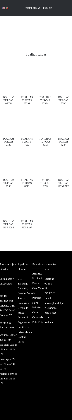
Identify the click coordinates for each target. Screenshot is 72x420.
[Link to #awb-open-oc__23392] (11, 24)
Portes (21, 341)
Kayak (35, 302)
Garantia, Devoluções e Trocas (25, 293)
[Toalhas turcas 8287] (63, 119)
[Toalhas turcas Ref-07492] (63, 160)
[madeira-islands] (8, 406)
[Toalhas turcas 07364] (45, 77)
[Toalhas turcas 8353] (45, 160)
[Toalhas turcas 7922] (27, 119)
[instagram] (45, 337)
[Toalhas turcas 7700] (63, 77)
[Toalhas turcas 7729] (8, 119)
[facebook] (45, 330)
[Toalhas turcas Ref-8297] (27, 201)
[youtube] (52, 337)
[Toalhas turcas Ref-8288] (8, 201)
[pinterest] (45, 344)
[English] (4, 8)
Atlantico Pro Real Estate (37, 278)
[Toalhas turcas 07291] (27, 77)
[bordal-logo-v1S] (30, 36)
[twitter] (52, 330)
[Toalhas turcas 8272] (45, 119)
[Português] (7, 8)
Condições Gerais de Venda (23, 308)
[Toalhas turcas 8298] (8, 160)
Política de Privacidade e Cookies (25, 332)
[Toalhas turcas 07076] (8, 77)
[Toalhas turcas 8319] (27, 160)
